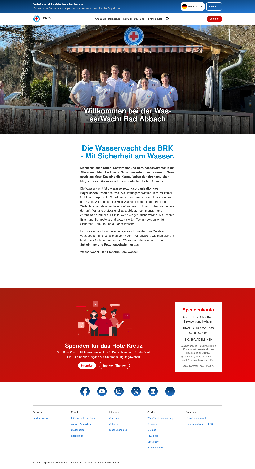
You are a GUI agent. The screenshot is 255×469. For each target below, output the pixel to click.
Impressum (48, 462)
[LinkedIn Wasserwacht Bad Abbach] (153, 391)
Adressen (152, 424)
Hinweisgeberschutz (196, 418)
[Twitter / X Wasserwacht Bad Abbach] (136, 391)
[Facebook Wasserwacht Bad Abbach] (85, 391)
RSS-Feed (153, 435)
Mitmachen (114, 19)
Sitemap (151, 429)
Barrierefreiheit (155, 447)
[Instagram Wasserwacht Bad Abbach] (119, 391)
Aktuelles (114, 424)
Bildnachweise (78, 462)
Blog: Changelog (118, 429)
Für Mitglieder (154, 19)
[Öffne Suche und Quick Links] (167, 19)
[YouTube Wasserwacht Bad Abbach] (102, 391)
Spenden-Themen (114, 365)
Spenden (214, 18)
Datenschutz (62, 462)
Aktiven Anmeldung (81, 424)
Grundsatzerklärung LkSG (199, 424)
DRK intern (153, 441)
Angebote (100, 19)
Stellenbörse (77, 429)
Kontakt (127, 19)
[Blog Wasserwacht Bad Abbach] (170, 391)
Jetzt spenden (40, 418)
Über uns (139, 19)
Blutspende (77, 435)
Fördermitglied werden (83, 418)
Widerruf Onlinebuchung (160, 418)
